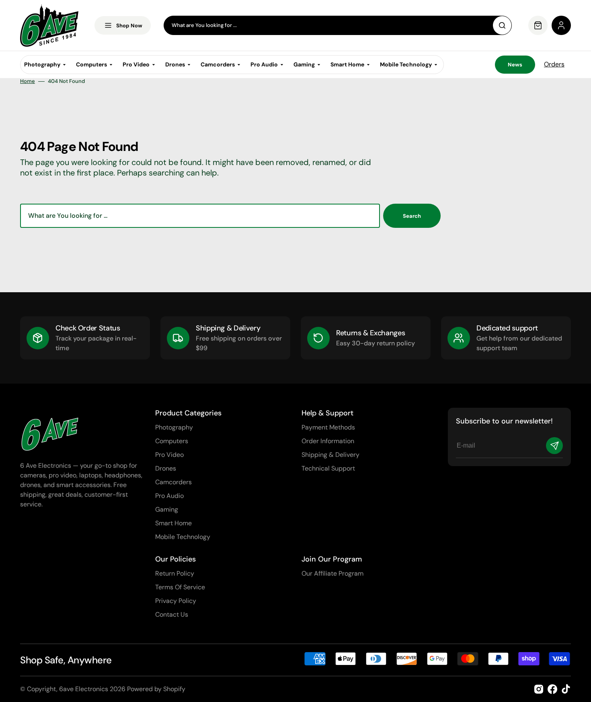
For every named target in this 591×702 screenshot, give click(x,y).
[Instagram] (539, 689)
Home (27, 81)
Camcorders (173, 482)
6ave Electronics (83, 689)
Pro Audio (169, 495)
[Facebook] (552, 689)
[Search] (502, 25)
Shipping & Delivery (330, 454)
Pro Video (169, 454)
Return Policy (174, 573)
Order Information (328, 441)
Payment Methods (328, 427)
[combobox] (338, 25)
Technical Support (328, 468)
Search (412, 216)
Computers (171, 441)
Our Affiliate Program (332, 573)
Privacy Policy (175, 601)
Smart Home (173, 523)
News (515, 64)
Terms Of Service (180, 587)
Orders (554, 64)
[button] (561, 25)
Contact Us (171, 614)
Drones (165, 468)
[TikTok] (566, 689)
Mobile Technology (182, 537)
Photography (174, 427)
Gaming (166, 509)
